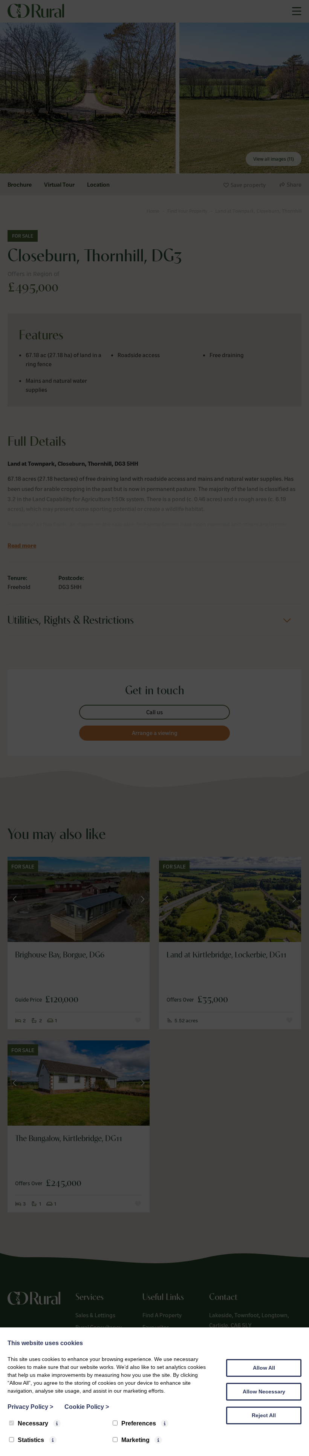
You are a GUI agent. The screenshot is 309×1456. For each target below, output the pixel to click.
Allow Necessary (264, 1391)
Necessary (33, 1423)
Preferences (138, 1423)
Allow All (264, 1368)
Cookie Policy (86, 1407)
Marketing (135, 1440)
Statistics (31, 1440)
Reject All (264, 1415)
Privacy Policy (30, 1407)
